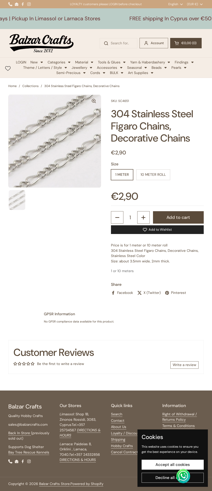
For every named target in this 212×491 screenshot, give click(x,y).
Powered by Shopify (86, 483)
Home (12, 86)
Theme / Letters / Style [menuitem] (42, 67)
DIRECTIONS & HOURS (78, 459)
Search (116, 414)
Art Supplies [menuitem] (138, 72)
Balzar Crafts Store (54, 483)
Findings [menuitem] (181, 62)
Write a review (184, 364)
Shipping (118, 439)
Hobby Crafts (122, 446)
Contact (117, 420)
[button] (186, 43)
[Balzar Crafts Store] (41, 43)
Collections (30, 86)
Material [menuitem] (81, 62)
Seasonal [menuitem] (134, 67)
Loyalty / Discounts (127, 433)
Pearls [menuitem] (176, 67)
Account (157, 43)
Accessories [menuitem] (107, 67)
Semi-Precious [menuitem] (68, 72)
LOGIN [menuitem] (21, 62)
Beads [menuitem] (157, 67)
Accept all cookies (172, 464)
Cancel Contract (124, 452)
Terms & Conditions (178, 425)
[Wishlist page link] (8, 68)
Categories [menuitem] (56, 62)
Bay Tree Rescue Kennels (28, 452)
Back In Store (19, 433)
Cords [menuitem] (95, 72)
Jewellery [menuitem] (79, 67)
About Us (118, 426)
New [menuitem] (34, 62)
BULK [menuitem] (114, 72)
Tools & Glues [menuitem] (109, 62)
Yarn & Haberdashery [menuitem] (147, 62)
